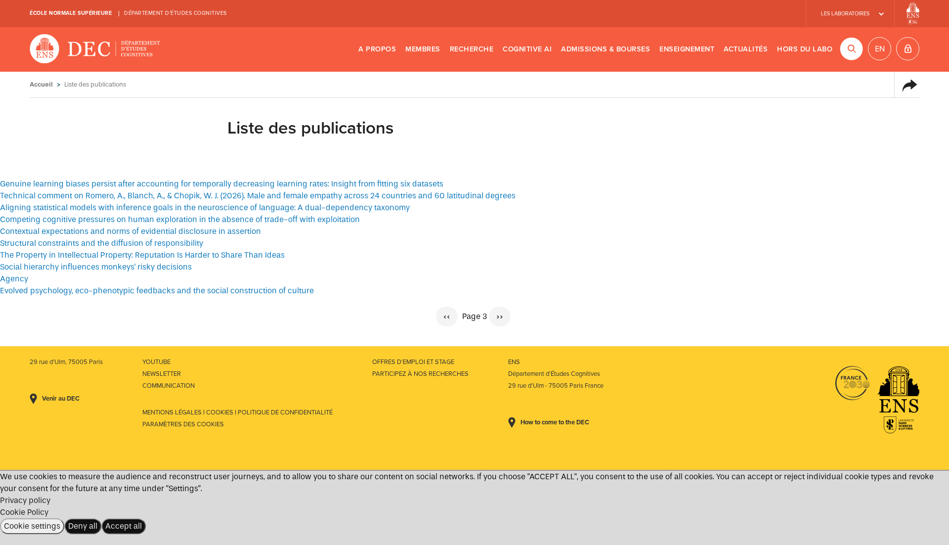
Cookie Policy (24, 512)
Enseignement (686, 49)
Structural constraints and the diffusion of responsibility (101, 243)
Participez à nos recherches (420, 374)
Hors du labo (804, 49)
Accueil (41, 84)
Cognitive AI (527, 49)
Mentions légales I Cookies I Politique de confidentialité (237, 412)
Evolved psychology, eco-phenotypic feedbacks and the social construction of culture (157, 290)
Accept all (123, 526)
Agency (14, 278)
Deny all (82, 526)
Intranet (907, 48)
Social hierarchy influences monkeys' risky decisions (96, 267)
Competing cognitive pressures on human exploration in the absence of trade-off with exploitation (180, 219)
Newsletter (161, 374)
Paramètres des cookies (183, 424)
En (880, 49)
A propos (377, 49)
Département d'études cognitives (175, 13)
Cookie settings (32, 526)
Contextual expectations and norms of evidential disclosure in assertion (130, 231)
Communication (168, 386)
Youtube (156, 362)
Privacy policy (25, 500)
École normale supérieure (71, 13)
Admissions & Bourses (605, 49)
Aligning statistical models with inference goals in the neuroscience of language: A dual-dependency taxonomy (205, 207)
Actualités (746, 49)
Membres (422, 49)
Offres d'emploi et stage (413, 362)
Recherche (472, 49)
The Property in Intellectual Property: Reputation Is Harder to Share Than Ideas (142, 255)
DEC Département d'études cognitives (95, 49)
